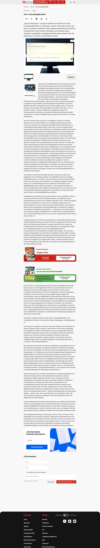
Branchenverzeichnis (30, 540)
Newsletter (27, 523)
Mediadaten (45, 523)
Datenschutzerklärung (48, 547)
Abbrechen (51, 482)
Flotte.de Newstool (47, 526)
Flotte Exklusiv (28, 543)
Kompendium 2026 (29, 533)
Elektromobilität (28, 529)
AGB (43, 540)
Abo (43, 529)
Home (25, 519)
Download (45, 533)
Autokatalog (27, 547)
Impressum (45, 543)
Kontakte (44, 519)
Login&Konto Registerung (49, 536)
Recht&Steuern (28, 536)
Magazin (26, 526)
